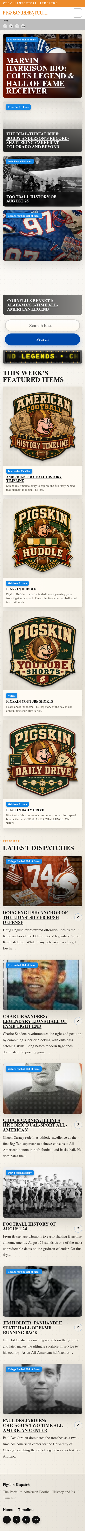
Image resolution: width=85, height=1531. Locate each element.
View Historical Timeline (30, 3)
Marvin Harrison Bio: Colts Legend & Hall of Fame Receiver (40, 75)
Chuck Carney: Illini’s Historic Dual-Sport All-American (35, 1125)
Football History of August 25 (31, 199)
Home (8, 1509)
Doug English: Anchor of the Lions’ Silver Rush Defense (35, 917)
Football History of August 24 (29, 1226)
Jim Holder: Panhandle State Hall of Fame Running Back (32, 1327)
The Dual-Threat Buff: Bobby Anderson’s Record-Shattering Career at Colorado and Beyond (37, 140)
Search (43, 339)
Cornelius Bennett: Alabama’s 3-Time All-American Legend (32, 305)
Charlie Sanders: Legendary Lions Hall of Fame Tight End (35, 1021)
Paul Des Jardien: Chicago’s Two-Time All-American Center (33, 1425)
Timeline (26, 1509)
